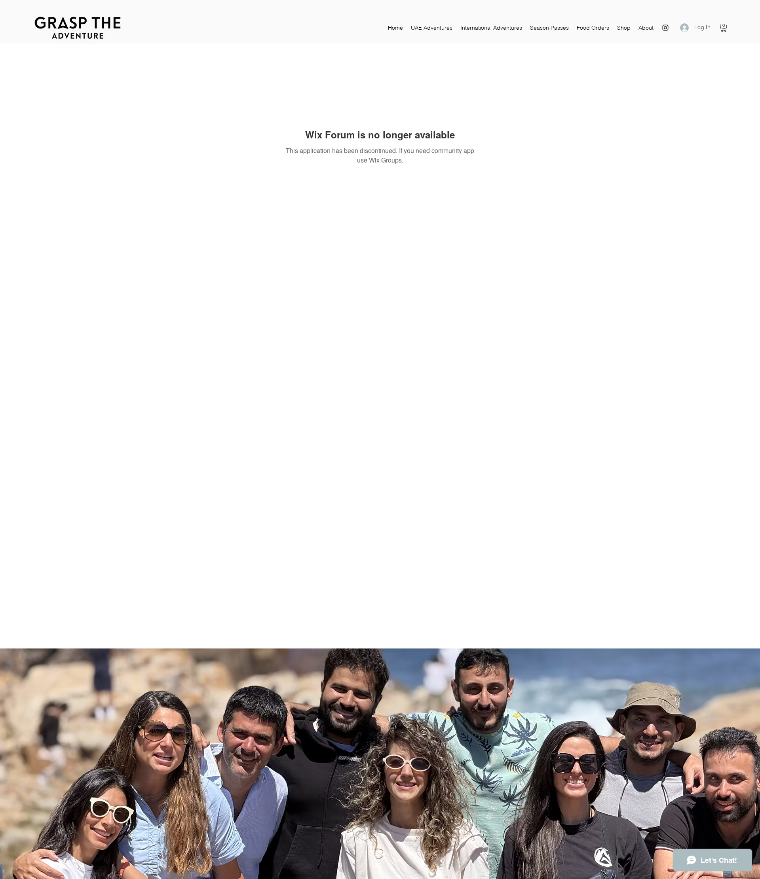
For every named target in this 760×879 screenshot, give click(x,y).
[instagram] (665, 28)
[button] (723, 28)
